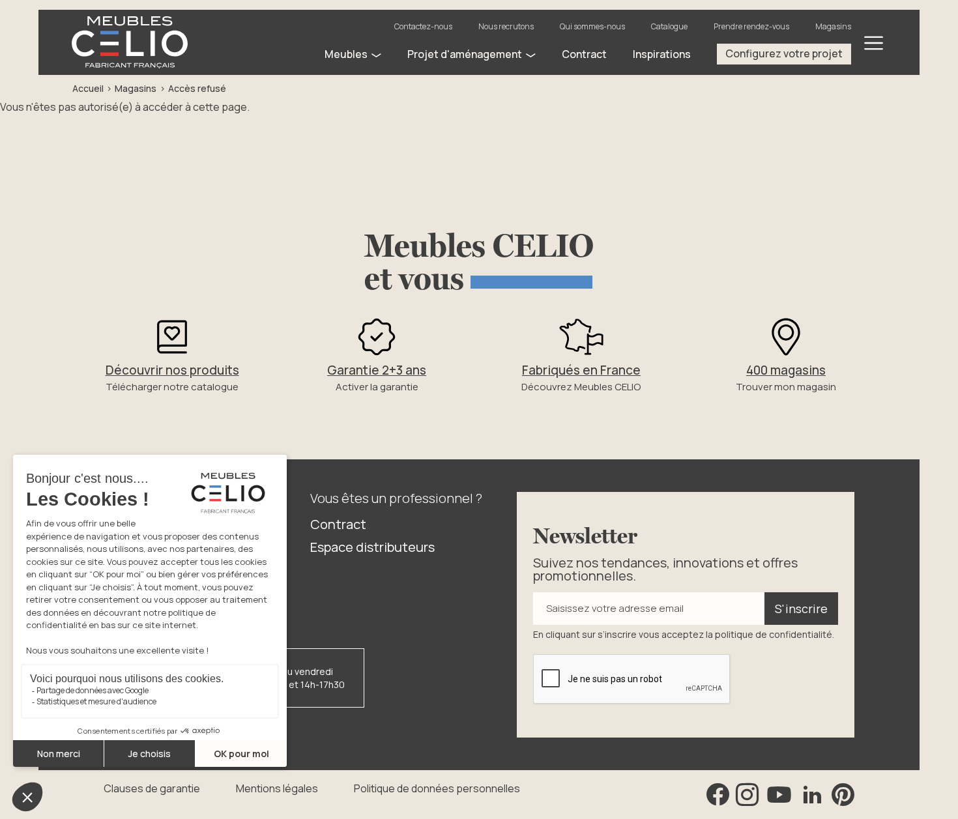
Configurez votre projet (784, 53)
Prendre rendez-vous (751, 26)
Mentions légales (277, 788)
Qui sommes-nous (592, 26)
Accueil (88, 88)
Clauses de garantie (152, 788)
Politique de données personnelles (437, 788)
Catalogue (669, 26)
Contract (338, 524)
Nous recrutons (506, 26)
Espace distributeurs (372, 547)
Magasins (833, 26)
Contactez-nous (423, 26)
